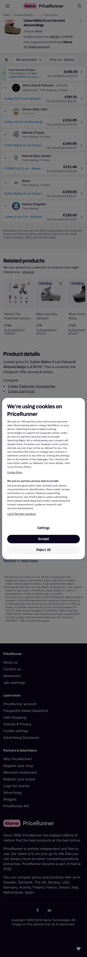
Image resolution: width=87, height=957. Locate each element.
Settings (43, 528)
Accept (43, 539)
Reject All (43, 550)
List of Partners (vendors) (21, 514)
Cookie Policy (14, 472)
